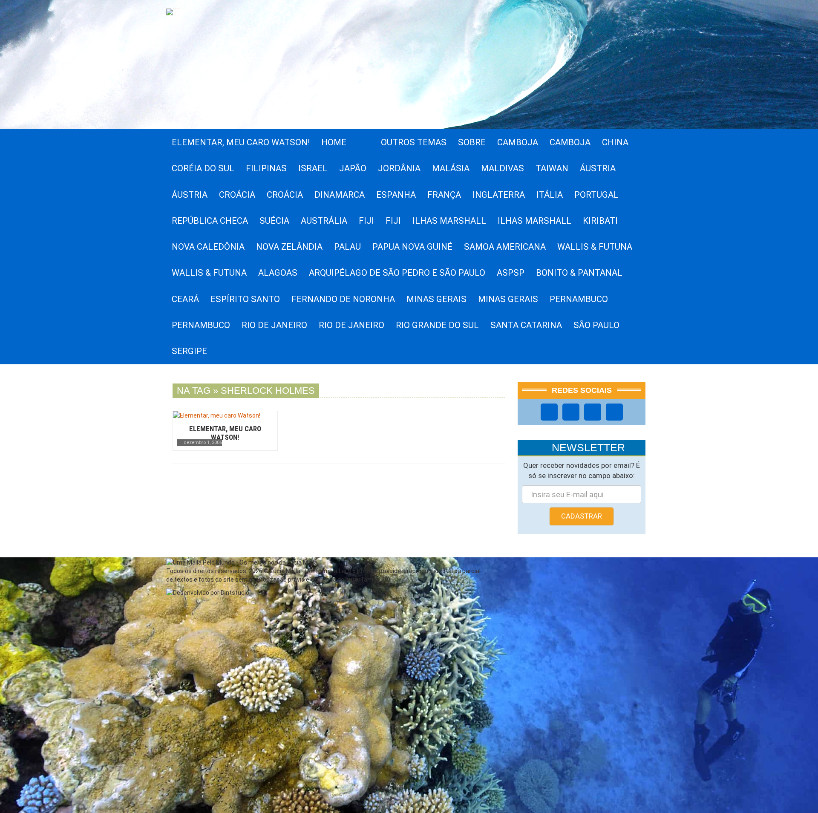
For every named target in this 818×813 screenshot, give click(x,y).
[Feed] (614, 412)
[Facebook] (549, 412)
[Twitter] (592, 412)
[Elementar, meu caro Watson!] (225, 415)
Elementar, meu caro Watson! (225, 432)
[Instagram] (570, 412)
